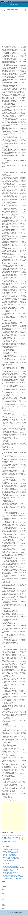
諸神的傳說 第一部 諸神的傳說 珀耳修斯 (12, 878)
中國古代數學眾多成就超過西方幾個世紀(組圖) (13, 867)
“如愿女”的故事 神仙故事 (8, 860)
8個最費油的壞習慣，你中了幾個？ (11, 851)
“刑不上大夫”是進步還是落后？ (10, 854)
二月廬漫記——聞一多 (11, 841)
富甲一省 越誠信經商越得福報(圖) (10, 852)
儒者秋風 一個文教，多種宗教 (9, 855)
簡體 (22, 9)
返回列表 (4, 908)
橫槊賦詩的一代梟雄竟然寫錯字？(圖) (11, 849)
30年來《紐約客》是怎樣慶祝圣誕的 (11, 857)
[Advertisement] (14, 27)
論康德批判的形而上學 (8, 870)
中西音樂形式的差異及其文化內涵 (10, 869)
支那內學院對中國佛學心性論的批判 (11, 866)
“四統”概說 (5, 848)
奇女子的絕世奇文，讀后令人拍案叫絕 (11, 858)
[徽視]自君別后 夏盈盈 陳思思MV (10, 872)
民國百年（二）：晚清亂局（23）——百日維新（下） (15, 876)
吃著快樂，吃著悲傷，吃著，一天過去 (11, 875)
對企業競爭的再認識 (7, 873)
